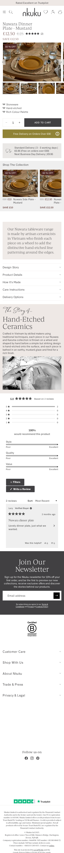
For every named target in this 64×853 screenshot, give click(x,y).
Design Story (11, 267)
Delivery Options (13, 297)
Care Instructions (13, 289)
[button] (32, 406)
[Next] (54, 526)
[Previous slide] (3, 62)
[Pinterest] (38, 758)
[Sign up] (56, 595)
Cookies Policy (42, 606)
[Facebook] (26, 758)
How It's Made (12, 282)
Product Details (12, 274)
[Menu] (4, 12)
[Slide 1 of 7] (11, 88)
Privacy (31, 606)
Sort (30, 500)
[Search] (10, 12)
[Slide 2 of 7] (29, 88)
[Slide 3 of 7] (46, 88)
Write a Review (24, 489)
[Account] (52, 12)
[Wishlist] (45, 12)
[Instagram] (32, 758)
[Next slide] (61, 62)
